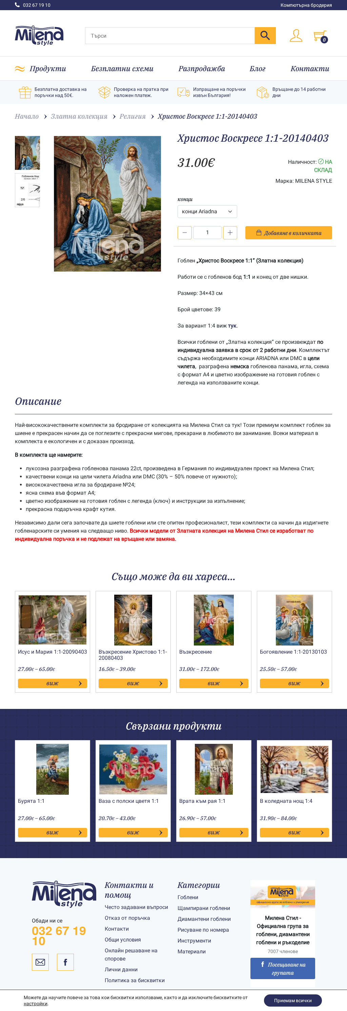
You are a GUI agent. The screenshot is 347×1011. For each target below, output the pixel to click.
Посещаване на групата (287, 968)
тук (232, 325)
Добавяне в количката (293, 233)
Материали (192, 951)
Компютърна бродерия (306, 5)
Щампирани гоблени (204, 908)
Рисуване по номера (203, 930)
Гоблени (188, 897)
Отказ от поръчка (127, 918)
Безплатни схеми (122, 68)
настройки (35, 1003)
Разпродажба (202, 68)
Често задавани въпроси (136, 907)
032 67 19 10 (36, 5)
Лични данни (121, 969)
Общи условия (123, 939)
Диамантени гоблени (204, 919)
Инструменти (194, 940)
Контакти (310, 68)
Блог (258, 68)
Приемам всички (293, 1000)
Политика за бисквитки (135, 980)
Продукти (48, 68)
